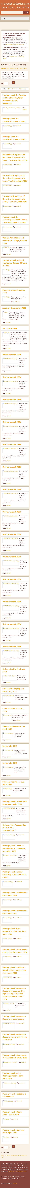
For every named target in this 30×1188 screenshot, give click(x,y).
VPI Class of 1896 (9, 329)
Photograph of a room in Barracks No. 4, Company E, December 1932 (14, 848)
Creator (14, 89)
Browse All (5, 68)
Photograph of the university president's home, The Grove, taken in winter (14, 220)
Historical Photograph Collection (15, 44)
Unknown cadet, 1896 (11, 355)
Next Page (13, 82)
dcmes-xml (14, 1155)
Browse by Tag (14, 68)
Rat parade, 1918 (9, 746)
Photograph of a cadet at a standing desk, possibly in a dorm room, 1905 (14, 970)
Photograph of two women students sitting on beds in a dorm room (14, 1037)
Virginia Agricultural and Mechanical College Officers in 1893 (14, 263)
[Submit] (27, 12)
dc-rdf (8, 1155)
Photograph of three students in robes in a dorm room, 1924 (14, 931)
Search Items (23, 68)
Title (9, 89)
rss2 (2, 1157)
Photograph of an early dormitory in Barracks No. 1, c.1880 (14, 874)
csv (5, 1155)
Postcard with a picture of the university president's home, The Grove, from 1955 (14, 178)
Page (2, 83)
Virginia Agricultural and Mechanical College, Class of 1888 (14, 240)
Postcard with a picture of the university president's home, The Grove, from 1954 (14, 157)
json (19, 1155)
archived (24, 109)
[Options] (24, 12)
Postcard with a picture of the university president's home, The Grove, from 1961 (14, 199)
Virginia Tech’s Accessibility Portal (17, 1171)
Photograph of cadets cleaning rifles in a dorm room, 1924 (12, 1076)
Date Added (22, 89)
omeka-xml (23, 1155)
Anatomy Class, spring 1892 (14, 308)
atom (2, 1155)
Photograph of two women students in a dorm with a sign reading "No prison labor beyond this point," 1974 (14, 993)
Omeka (15, 1183)
